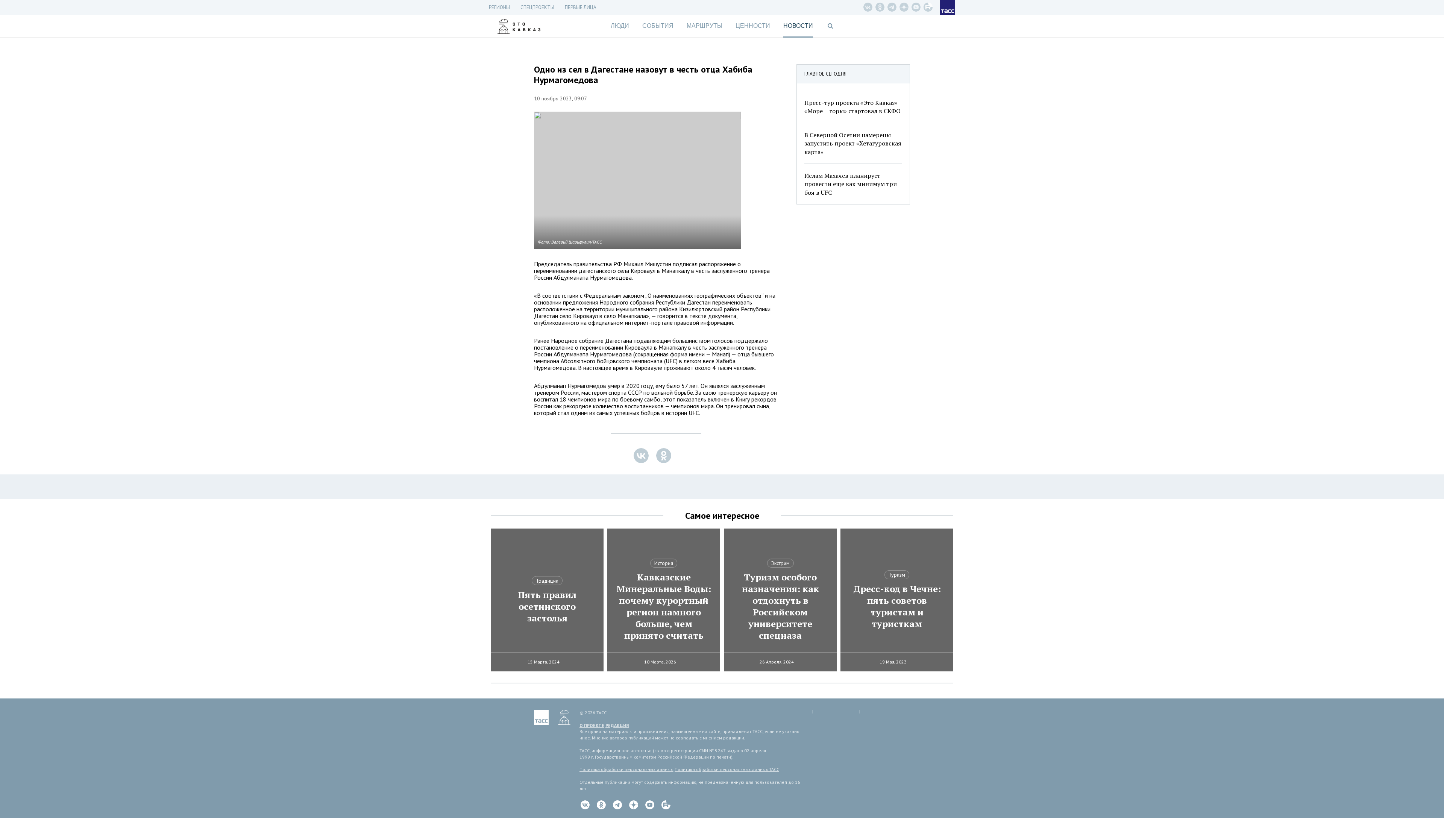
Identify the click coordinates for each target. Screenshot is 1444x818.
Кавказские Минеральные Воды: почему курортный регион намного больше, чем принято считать (663, 606)
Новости (798, 26)
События (657, 26)
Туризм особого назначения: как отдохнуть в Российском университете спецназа (780, 606)
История (663, 563)
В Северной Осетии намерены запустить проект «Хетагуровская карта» (852, 143)
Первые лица (580, 7)
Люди (620, 26)
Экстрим (780, 563)
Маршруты (704, 26)
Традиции (547, 580)
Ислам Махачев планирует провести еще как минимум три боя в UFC (850, 184)
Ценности (753, 26)
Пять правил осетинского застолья (547, 606)
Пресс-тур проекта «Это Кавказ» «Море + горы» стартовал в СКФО (852, 106)
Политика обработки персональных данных (626, 769)
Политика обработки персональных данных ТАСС (727, 769)
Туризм (897, 574)
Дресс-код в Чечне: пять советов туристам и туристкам (897, 606)
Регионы (499, 7)
